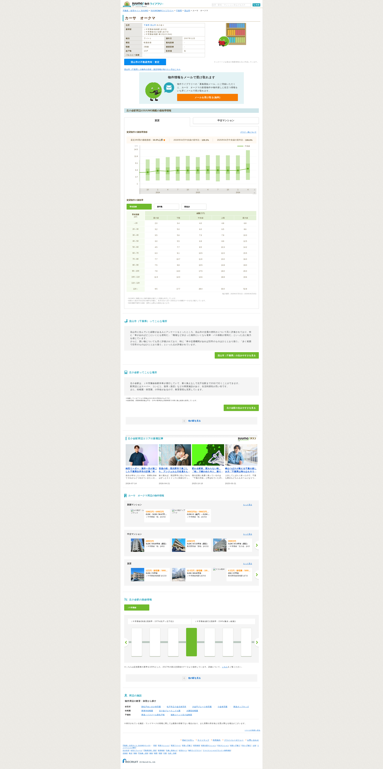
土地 (254, 745)
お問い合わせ (253, 740)
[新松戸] (173, 642)
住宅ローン (183, 750)
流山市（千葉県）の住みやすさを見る (237, 355)
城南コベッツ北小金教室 (181, 715)
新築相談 (161, 750)
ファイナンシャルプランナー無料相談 (217, 750)
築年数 (159, 207)
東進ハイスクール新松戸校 (153, 715)
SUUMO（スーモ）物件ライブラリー (143, 4)
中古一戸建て (246, 745)
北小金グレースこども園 (169, 711)
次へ (256, 642)
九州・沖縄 (172, 753)
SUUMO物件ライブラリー (162, 11)
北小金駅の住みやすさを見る (241, 408)
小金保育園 (222, 707)
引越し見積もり (171, 750)
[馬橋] (155, 642)
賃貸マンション (164, 745)
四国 (160, 753)
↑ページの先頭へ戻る (252, 730)
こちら (225, 667)
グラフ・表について (248, 132)
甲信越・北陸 (143, 753)
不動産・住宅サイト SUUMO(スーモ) (137, 745)
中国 (165, 753)
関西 (155, 753)
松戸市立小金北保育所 (176, 707)
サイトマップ (203, 740)
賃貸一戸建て (187, 745)
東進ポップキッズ (241, 707)
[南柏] (210, 642)
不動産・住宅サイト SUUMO (135, 11)
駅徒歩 (187, 207)
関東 (135, 753)
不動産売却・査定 (150, 750)
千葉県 (179, 11)
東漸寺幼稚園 (147, 711)
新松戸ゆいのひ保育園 (151, 707)
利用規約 (217, 740)
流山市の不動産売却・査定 (145, 62)
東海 (151, 753)
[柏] (228, 642)
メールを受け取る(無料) (207, 97)
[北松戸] (137, 642)
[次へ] (256, 545)
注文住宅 (126, 750)
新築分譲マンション (208, 745)
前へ (126, 642)
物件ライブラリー (195, 750)
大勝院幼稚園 (192, 711)
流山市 (187, 11)
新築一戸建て (235, 745)
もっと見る (247, 505)
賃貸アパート (176, 745)
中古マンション (223, 745)
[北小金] (191, 642)
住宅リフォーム (136, 750)
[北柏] (246, 642)
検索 (258, 5)
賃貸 (155, 745)
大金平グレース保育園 (202, 707)
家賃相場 (196, 745)
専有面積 (133, 207)
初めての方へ (188, 740)
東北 (130, 753)
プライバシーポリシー (234, 740)
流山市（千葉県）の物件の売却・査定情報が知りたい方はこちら (152, 69)
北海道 (125, 753)
